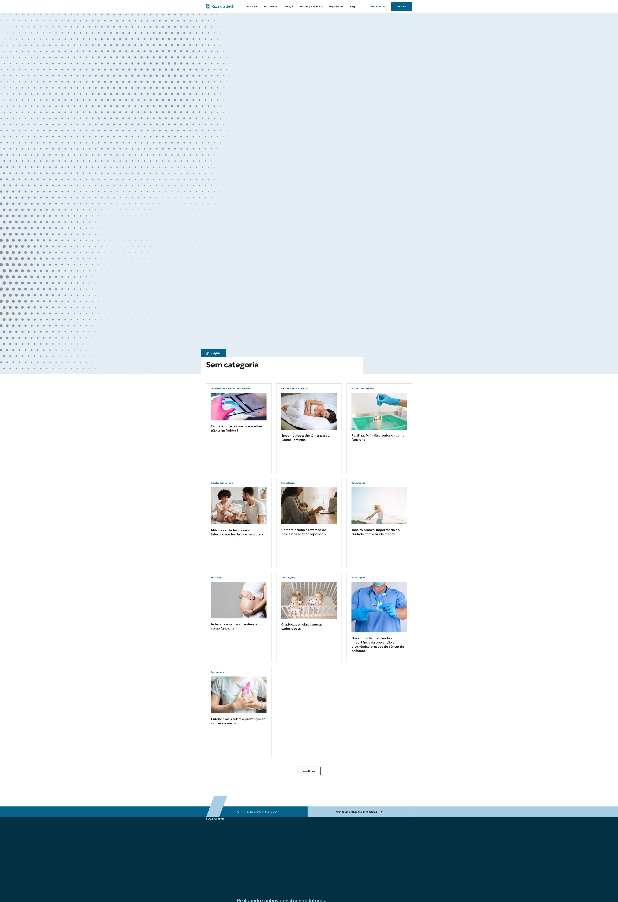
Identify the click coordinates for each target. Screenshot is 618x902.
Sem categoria (243, 388)
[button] (378, 6)
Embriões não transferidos (223, 388)
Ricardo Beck (215, 819)
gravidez (355, 388)
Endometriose (287, 388)
